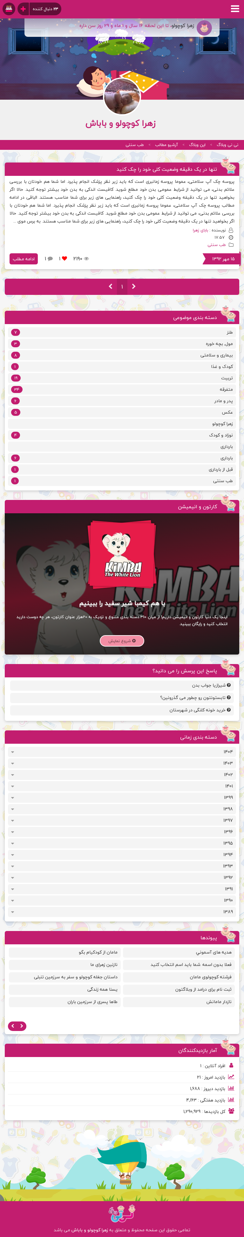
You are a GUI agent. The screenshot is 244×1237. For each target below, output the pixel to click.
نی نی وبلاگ (227, 144)
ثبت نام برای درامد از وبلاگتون (203, 989)
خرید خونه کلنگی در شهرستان (198, 710)
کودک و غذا (123, 366)
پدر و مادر (123, 401)
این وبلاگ (197, 144)
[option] (179, 978)
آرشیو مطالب (166, 144)
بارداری (226, 446)
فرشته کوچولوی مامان (211, 977)
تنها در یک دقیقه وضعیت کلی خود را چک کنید (167, 169)
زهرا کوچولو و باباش (89, 1230)
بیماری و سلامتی (123, 355)
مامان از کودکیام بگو (98, 952)
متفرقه (123, 389)
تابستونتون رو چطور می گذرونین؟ (193, 698)
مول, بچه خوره (123, 344)
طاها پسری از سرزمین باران (93, 1002)
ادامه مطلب (24, 259)
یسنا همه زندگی (102, 989)
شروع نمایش (120, 640)
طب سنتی (134, 144)
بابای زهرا (200, 230)
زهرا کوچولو (222, 424)
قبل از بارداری (123, 469)
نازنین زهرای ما (104, 964)
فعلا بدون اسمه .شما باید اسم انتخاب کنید (191, 964)
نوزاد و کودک (123, 435)
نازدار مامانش (219, 1002)
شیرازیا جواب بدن (209, 685)
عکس (123, 412)
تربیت (123, 378)
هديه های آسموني (214, 952)
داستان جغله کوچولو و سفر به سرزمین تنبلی (76, 977)
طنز (123, 332)
